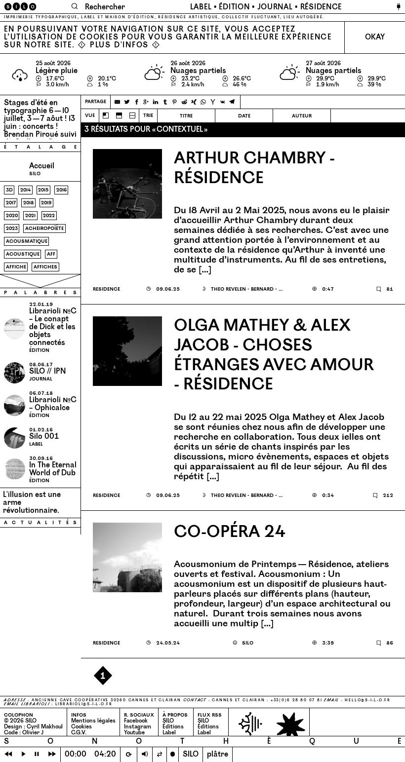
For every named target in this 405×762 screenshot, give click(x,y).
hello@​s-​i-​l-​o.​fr (367, 700)
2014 (25, 189)
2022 (49, 215)
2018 (28, 202)
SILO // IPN (47, 371)
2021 (30, 215)
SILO (168, 720)
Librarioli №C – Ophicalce (53, 404)
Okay (375, 37)
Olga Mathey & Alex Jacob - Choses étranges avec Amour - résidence (274, 355)
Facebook (136, 720)
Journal (275, 7)
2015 (43, 189)
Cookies (81, 726)
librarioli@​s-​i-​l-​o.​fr (84, 704)
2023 (12, 228)
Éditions (173, 726)
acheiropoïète (44, 228)
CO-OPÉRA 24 (229, 532)
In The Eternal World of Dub (53, 469)
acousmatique (26, 241)
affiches (45, 266)
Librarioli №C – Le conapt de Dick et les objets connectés (53, 327)
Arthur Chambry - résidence (254, 169)
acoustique (23, 254)
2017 (11, 202)
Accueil (41, 166)
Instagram (137, 726)
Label (201, 7)
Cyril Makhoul (45, 726)
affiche (16, 266)
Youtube (134, 732)
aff (51, 254)
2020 (12, 215)
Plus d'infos (119, 45)
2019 (46, 202)
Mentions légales (93, 720)
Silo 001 (44, 436)
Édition (234, 7)
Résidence (321, 7)
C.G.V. (78, 732)
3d (9, 189)
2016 (61, 189)
